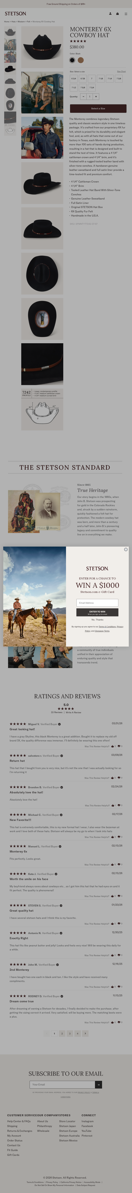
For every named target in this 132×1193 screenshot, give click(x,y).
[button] (97, 612)
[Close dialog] (125, 549)
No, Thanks (97, 619)
